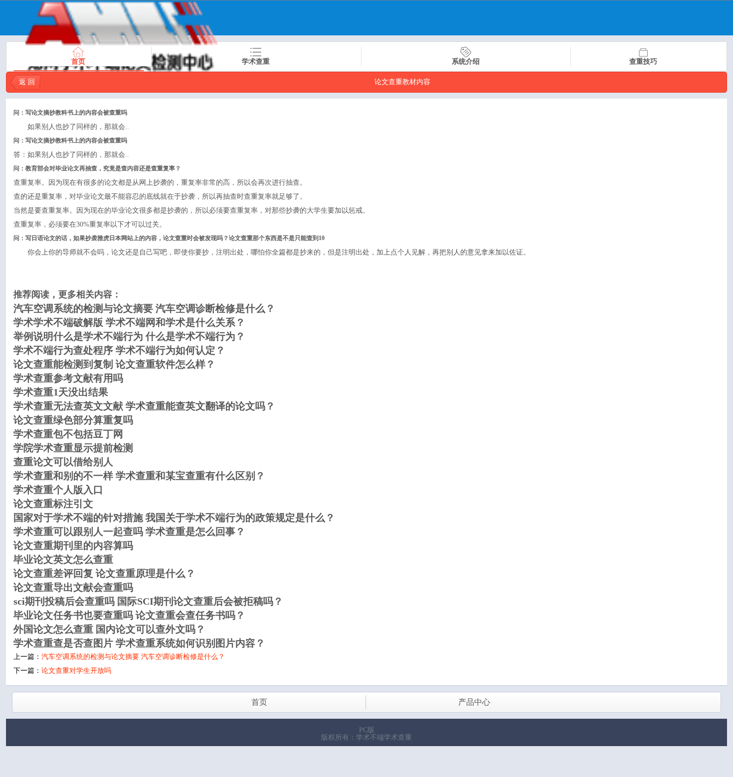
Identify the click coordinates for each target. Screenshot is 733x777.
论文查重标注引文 (53, 503)
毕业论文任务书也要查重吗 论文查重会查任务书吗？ (129, 615)
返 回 (27, 82)
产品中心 (474, 702)
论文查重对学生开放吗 (76, 670)
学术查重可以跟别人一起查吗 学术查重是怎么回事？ (129, 531)
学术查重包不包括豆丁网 (68, 433)
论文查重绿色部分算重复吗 (73, 419)
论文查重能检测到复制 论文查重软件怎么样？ (114, 364)
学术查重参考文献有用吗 (68, 378)
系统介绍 (466, 61)
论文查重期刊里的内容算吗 (73, 545)
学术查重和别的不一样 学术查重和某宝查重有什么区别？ (139, 475)
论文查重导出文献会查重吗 (73, 587)
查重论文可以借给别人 (63, 461)
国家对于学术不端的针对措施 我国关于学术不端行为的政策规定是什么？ (174, 517)
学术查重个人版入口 (58, 489)
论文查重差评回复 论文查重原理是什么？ (104, 573)
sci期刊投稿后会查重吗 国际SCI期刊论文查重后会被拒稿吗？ (148, 601)
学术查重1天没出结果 (60, 392)
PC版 (366, 730)
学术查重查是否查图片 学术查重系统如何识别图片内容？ (139, 643)
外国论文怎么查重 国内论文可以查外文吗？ (109, 629)
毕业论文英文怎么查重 (63, 559)
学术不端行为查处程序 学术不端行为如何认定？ (119, 350)
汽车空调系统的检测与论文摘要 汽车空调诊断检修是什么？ (144, 308)
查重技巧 (643, 61)
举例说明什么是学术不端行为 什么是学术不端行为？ (129, 336)
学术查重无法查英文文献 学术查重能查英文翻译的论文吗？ (144, 405)
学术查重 (256, 61)
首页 (78, 61)
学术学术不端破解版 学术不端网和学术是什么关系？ (129, 322)
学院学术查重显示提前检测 (73, 447)
